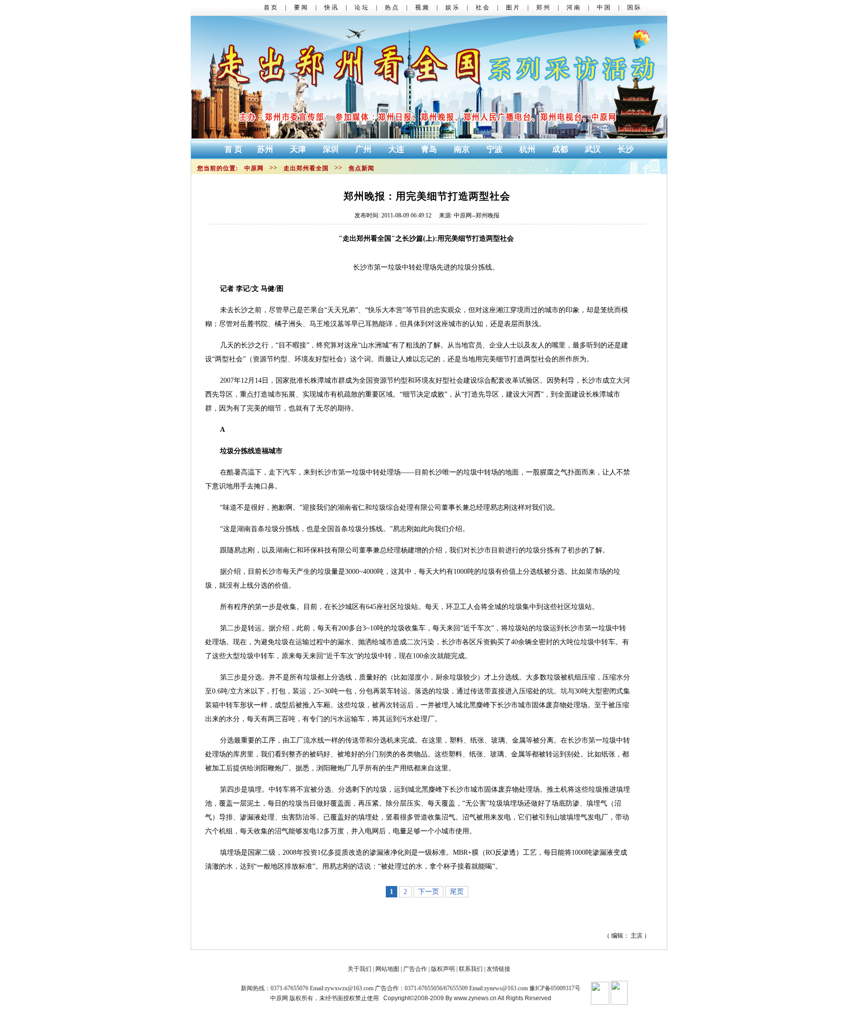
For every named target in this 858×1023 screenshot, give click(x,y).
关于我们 (359, 968)
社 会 (482, 7)
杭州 (528, 149)
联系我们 (471, 968)
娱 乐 (452, 7)
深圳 (332, 149)
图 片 (512, 7)
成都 (561, 149)
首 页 (270, 7)
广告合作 (415, 968)
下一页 (428, 891)
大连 (397, 149)
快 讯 (331, 7)
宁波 (495, 149)
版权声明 (443, 968)
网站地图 (387, 968)
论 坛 (361, 7)
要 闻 (300, 7)
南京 (463, 149)
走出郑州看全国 (306, 168)
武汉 (594, 149)
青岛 (430, 149)
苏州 (266, 149)
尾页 (457, 891)
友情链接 (497, 968)
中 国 (603, 7)
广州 (364, 149)
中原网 (254, 168)
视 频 (422, 7)
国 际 (634, 7)
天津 (299, 149)
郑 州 (543, 7)
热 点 (391, 7)
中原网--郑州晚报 (477, 215)
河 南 (573, 7)
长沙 (626, 149)
